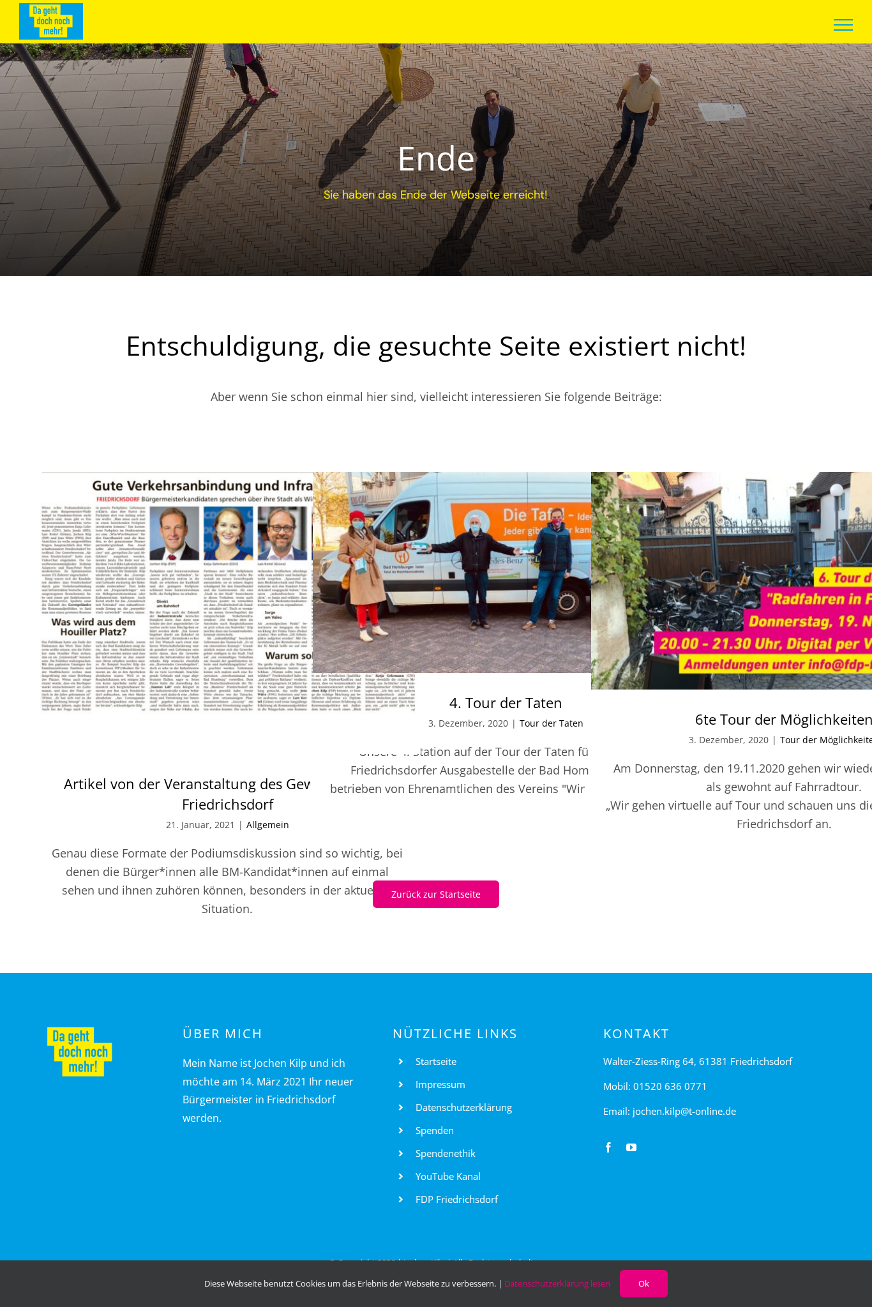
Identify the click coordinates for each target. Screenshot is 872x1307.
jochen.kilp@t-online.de (684, 1111)
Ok (643, 1283)
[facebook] (608, 1147)
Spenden (435, 1130)
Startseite (436, 1061)
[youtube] (631, 1147)
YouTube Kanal (448, 1176)
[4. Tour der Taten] (506, 572)
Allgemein (267, 825)
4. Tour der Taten (505, 702)
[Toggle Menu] (844, 25)
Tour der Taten (551, 723)
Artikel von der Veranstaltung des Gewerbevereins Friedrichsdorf (227, 793)
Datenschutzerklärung (464, 1107)
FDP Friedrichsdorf (457, 1199)
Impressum (440, 1084)
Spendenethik (446, 1153)
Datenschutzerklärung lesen (557, 1283)
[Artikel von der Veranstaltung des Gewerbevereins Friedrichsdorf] (227, 613)
